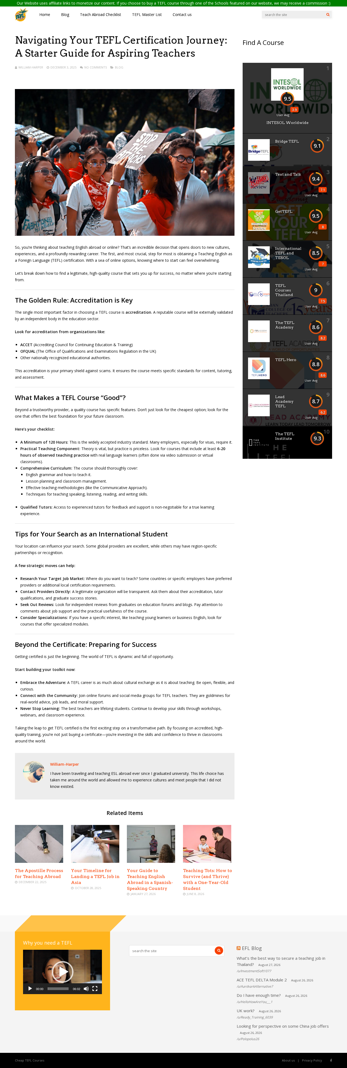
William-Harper (30, 67)
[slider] (58, 988)
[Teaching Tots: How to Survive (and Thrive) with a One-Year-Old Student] (207, 861)
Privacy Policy (312, 1060)
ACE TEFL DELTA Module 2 (262, 979)
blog (119, 67)
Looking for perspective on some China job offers (283, 1026)
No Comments (95, 67)
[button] (62, 972)
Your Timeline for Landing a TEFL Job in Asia (95, 876)
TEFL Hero (285, 360)
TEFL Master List (147, 14)
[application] (62, 972)
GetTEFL (284, 211)
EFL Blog (252, 948)
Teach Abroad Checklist (100, 14)
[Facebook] (331, 1060)
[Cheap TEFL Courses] (21, 20)
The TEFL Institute (284, 436)
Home (44, 14)
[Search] (328, 15)
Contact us (182, 14)
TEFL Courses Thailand (284, 290)
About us (288, 1060)
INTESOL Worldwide (287, 122)
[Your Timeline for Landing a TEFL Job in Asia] (95, 861)
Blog (65, 14)
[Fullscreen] (95, 988)
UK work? (246, 1010)
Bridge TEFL (287, 141)
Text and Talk (288, 174)
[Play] (30, 988)
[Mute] (86, 988)
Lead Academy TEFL (284, 401)
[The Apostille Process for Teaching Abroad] (39, 861)
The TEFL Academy (284, 324)
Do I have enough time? (259, 995)
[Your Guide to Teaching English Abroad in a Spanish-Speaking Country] (151, 861)
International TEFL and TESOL (288, 253)
